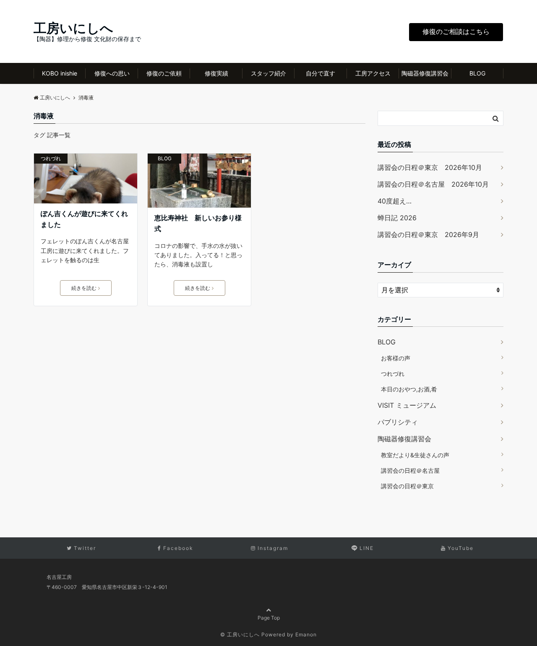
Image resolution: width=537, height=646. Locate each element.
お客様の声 (395, 358)
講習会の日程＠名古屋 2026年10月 (433, 184)
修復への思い (112, 73)
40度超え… (395, 201)
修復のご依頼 (164, 73)
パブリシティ (398, 422)
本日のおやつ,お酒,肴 (409, 389)
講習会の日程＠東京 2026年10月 (430, 167)
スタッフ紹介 (268, 73)
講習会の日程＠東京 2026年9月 (428, 234)
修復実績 (216, 73)
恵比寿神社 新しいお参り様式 (198, 223)
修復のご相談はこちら (456, 31)
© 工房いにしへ (240, 634)
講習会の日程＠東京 (407, 486)
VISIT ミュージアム (407, 405)
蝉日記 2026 (397, 218)
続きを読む (83, 288)
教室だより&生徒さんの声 (415, 454)
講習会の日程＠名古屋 (410, 470)
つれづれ (51, 158)
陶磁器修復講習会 (424, 73)
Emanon (306, 634)
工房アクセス (373, 73)
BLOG (477, 73)
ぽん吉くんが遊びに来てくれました (84, 219)
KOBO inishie (59, 73)
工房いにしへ (73, 27)
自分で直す (320, 73)
